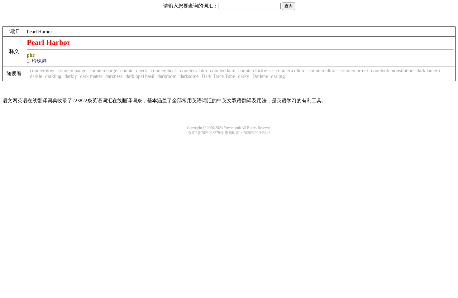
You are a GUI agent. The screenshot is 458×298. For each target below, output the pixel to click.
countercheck (164, 70)
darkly (70, 76)
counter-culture (290, 70)
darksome (188, 76)
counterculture (322, 70)
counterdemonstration (392, 70)
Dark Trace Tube (218, 76)
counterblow (42, 70)
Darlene (260, 76)
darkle (36, 76)
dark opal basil (140, 76)
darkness (113, 76)
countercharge (103, 70)
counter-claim (193, 70)
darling (278, 76)
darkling (53, 76)
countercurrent (354, 70)
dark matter (91, 76)
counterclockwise (255, 70)
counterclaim (222, 70)
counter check (134, 70)
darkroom (166, 76)
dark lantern (428, 70)
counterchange (72, 70)
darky (243, 76)
